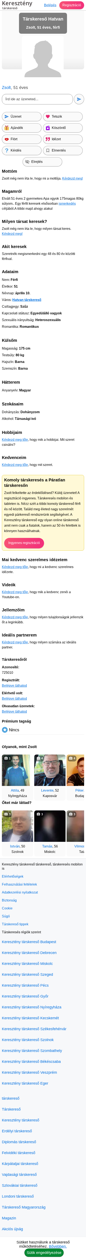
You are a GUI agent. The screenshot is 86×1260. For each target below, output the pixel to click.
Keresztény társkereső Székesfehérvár (34, 1029)
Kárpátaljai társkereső (20, 1164)
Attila (15, 790)
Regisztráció (71, 5)
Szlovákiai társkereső (19, 1185)
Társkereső (11, 1109)
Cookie (7, 908)
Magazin (9, 1218)
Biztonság (9, 900)
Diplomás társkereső (19, 1142)
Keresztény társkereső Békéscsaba (31, 1061)
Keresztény (17, 5)
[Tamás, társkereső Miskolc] (50, 826)
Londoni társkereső (18, 1196)
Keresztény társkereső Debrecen (29, 953)
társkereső (10, 1098)
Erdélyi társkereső (17, 1131)
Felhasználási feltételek (19, 884)
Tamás (47, 846)
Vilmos (79, 846)
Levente (47, 790)
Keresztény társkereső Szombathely (32, 1051)
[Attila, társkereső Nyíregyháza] (17, 770)
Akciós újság (12, 1229)
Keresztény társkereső (20, 1120)
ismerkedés (67, 203)
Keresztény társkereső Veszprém (29, 1072)
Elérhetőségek (12, 876)
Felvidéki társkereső (18, 1153)
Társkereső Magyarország (24, 1207)
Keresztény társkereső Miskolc (27, 964)
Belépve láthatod (14, 685)
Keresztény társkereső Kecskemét (30, 1018)
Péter (79, 790)
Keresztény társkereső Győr (25, 996)
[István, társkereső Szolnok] (17, 826)
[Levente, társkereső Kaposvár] (50, 770)
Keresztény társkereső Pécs (25, 985)
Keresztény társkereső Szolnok (28, 1040)
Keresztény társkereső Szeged (27, 974)
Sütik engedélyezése (44, 1253)
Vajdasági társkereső (19, 1175)
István (15, 846)
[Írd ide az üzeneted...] (37, 99)
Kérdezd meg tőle (15, 439)
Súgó (6, 916)
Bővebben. (58, 1246)
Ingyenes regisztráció (24, 543)
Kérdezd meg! (72, 178)
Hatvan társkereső (26, 300)
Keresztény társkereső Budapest (29, 942)
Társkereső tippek (15, 924)
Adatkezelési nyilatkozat (20, 892)
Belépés (50, 5)
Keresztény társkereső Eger (25, 1083)
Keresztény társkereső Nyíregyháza (31, 1007)
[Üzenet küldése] (79, 99)
